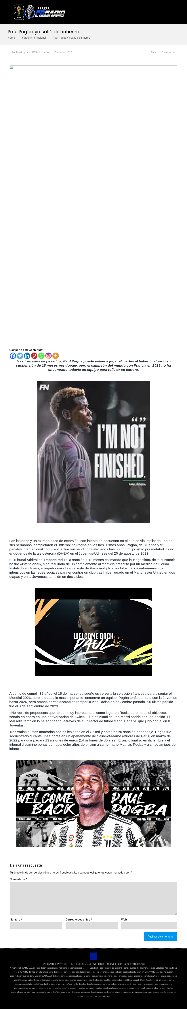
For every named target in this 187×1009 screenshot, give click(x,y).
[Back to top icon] (93, 956)
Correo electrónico (79, 919)
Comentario (18, 879)
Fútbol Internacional (34, 37)
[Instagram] (48, 356)
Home (11, 37)
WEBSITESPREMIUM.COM (75, 963)
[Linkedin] (27, 356)
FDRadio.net (39, 52)
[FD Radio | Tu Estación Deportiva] (40, 12)
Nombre (16, 919)
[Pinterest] (34, 356)
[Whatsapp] (41, 356)
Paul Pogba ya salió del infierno (71, 37)
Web (124, 919)
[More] (55, 356)
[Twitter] (20, 356)
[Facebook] (13, 356)
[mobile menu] (171, 12)
